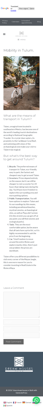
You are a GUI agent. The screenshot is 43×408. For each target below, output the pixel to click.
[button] (4, 34)
